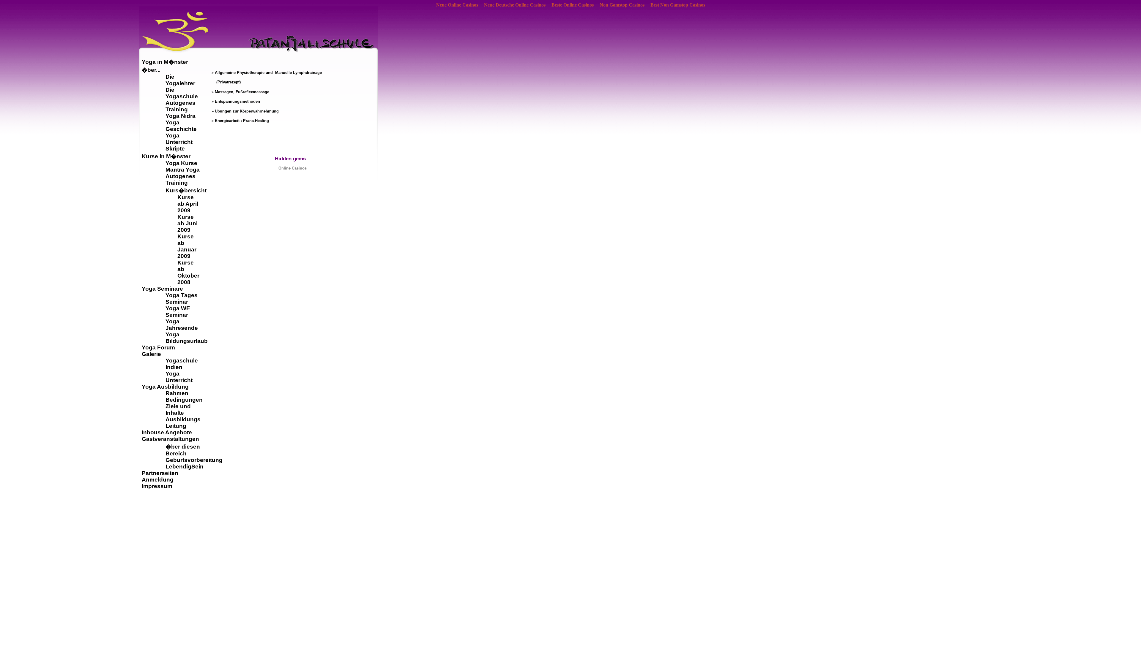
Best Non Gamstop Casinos (677, 4)
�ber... (151, 70)
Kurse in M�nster (166, 156)
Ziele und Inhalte (178, 409)
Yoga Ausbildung (165, 387)
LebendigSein (185, 466)
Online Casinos (292, 168)
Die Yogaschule (182, 93)
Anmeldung (158, 479)
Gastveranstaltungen (170, 439)
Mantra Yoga (183, 170)
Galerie (151, 354)
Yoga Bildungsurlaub (187, 337)
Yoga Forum (158, 347)
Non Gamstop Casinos (622, 4)
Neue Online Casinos (457, 4)
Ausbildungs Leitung (183, 422)
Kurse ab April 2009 (187, 203)
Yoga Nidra (181, 116)
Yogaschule (182, 360)
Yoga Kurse (181, 163)
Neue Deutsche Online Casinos (515, 4)
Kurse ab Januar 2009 (186, 246)
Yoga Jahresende (182, 324)
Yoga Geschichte (181, 125)
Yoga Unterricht (179, 138)
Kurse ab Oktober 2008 (188, 272)
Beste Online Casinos (572, 4)
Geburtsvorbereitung (194, 460)
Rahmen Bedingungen (184, 396)
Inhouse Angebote (167, 432)
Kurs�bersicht (186, 190)
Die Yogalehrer (180, 80)
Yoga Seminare (162, 289)
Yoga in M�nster (165, 62)
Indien (174, 367)
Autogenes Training (181, 106)
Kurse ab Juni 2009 (187, 223)
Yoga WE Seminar (178, 311)
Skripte (175, 148)
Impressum (157, 486)
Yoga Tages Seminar (182, 298)
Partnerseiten (160, 473)
